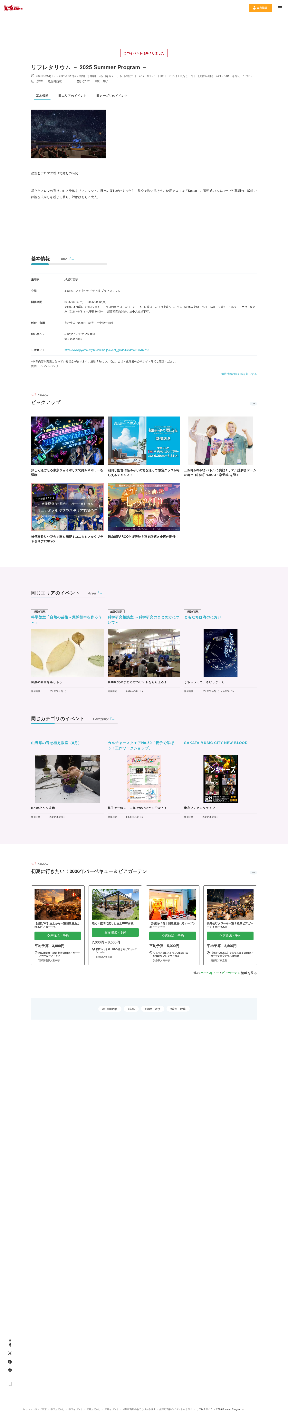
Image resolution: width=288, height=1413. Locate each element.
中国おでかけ (58, 1409)
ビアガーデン (231, 972)
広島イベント (112, 1409)
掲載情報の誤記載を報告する (239, 374)
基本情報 (40, 258)
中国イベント (76, 1409)
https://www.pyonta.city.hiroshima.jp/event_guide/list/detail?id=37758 (106, 350)
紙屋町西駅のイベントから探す (175, 1409)
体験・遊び (153, 1009)
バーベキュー (209, 972)
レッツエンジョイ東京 (35, 1409)
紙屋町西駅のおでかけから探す (139, 1409)
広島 (132, 1009)
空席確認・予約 (58, 935)
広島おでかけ (94, 1409)
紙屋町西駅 (111, 1009)
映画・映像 (179, 1009)
